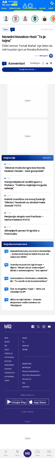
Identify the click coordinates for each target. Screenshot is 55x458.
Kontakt (26, 387)
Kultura (8, 361)
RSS (23, 383)
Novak (42, 8)
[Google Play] (16, 402)
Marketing (27, 364)
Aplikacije (26, 379)
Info (6, 338)
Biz (6, 346)
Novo (4, 8)
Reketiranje (15, 8)
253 (6, 265)
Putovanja (9, 357)
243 (6, 278)
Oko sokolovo (30, 8)
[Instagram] (43, 326)
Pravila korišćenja (30, 371)
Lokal (7, 380)
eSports (8, 369)
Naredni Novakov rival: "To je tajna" (24, 39)
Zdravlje (9, 353)
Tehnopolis (10, 373)
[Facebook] (33, 326)
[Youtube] (49, 326)
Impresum (26, 367)
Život (7, 349)
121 (6, 289)
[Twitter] (38, 326)
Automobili (9, 376)
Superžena (9, 365)
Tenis (5, 29)
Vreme (25, 349)
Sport (7, 342)
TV (23, 342)
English (25, 346)
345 (6, 251)
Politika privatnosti (31, 375)
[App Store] (38, 402)
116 (6, 299)
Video (24, 338)
